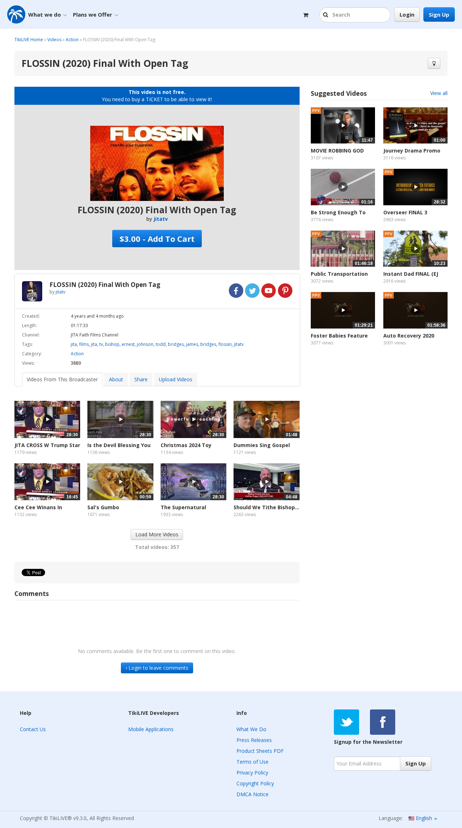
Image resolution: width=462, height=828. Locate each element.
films (84, 344)
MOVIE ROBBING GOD (337, 150)
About (116, 379)
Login (407, 14)
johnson (145, 344)
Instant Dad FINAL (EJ (410, 273)
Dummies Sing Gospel (262, 445)
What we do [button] (44, 14)
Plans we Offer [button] (92, 14)
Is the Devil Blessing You (119, 445)
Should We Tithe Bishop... (266, 507)
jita (74, 344)
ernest (128, 344)
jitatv (161, 218)
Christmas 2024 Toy (186, 445)
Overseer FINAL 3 (405, 212)
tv (101, 344)
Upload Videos (175, 379)
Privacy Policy (252, 772)
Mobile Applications (151, 729)
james (192, 344)
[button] (326, 15)
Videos (54, 40)
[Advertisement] (379, 418)
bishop (112, 344)
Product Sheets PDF (260, 750)
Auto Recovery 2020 (408, 335)
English (423, 818)
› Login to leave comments (157, 667)
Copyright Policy (255, 783)
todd (161, 344)
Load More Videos (156, 534)
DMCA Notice (252, 794)
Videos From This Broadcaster (62, 379)
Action (72, 40)
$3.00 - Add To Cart (157, 238)
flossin (225, 344)
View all (439, 93)
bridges (176, 344)
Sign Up (439, 14)
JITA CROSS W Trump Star (47, 445)
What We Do (251, 729)
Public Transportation (339, 273)
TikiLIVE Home (28, 40)
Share (141, 379)
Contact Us (33, 729)
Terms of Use (252, 761)
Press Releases (254, 740)
